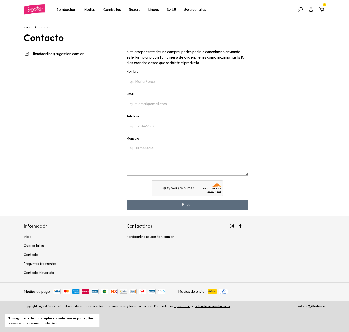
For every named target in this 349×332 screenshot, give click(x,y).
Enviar (187, 205)
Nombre (133, 71)
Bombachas (66, 9)
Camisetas (112, 9)
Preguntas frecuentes (40, 264)
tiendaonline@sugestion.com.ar (58, 53)
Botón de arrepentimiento (212, 306)
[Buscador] (300, 9)
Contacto (31, 255)
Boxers (134, 9)
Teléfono (133, 116)
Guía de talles (195, 9)
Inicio (28, 27)
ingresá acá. (182, 306)
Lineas (153, 9)
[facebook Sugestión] (240, 226)
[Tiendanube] (310, 306)
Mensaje (133, 138)
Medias (89, 9)
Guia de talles (34, 245)
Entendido (50, 323)
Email (130, 94)
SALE (171, 9)
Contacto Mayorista (39, 273)
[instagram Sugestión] (232, 226)
